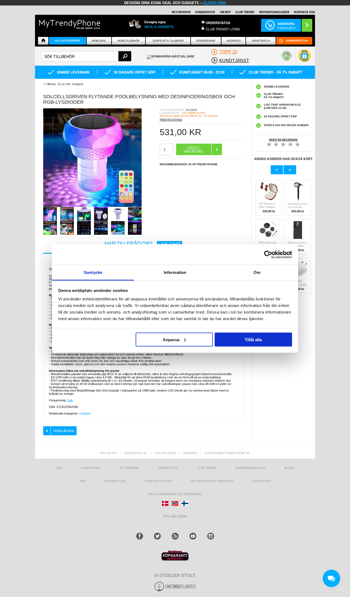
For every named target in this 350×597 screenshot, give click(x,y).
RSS (82, 481)
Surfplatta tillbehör (168, 40)
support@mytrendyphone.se (227, 453)
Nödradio (234, 40)
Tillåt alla (253, 339)
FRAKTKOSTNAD (171, 119)
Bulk (70, 400)
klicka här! (214, 3)
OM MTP (225, 12)
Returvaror (129, 468)
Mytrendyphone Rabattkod (212, 481)
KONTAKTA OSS (304, 12)
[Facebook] (139, 536)
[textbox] (86, 56)
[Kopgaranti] (175, 559)
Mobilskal (99, 40)
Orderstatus (168, 468)
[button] (304, 58)
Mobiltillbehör (128, 40)
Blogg (290, 468)
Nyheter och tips (158, 481)
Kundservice (91, 468)
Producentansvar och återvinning (175, 494)
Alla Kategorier (67, 40)
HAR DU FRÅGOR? (142, 243)
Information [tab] (175, 272)
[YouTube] (192, 536)
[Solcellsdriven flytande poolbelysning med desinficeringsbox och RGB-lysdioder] (92, 205)
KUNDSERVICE (205, 12)
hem (59, 468)
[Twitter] (157, 536)
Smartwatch (261, 40)
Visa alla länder (175, 516)
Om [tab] (256, 272)
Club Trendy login (223, 29)
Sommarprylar (297, 40)
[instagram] (210, 536)
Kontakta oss (115, 481)
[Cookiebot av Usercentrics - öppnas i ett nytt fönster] (268, 254)
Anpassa (171, 339)
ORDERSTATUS (218, 22)
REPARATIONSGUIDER (274, 12)
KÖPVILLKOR (262, 481)
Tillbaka (51, 84)
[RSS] (175, 536)
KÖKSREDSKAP (205, 40)
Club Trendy (245, 12)
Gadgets (85, 413)
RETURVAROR (181, 12)
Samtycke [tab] (93, 272)
